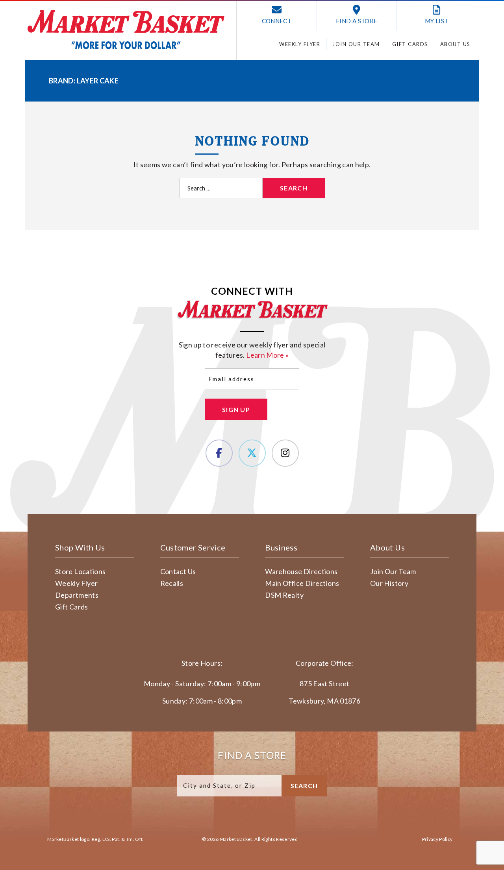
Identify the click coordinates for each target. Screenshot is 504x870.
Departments (76, 595)
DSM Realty (284, 595)
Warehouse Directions (301, 571)
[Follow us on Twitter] (252, 453)
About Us (455, 44)
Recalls (171, 583)
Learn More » (267, 355)
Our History (389, 583)
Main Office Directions (302, 583)
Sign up (236, 409)
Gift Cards (410, 44)
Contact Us (178, 571)
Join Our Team (356, 44)
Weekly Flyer (299, 44)
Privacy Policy (437, 839)
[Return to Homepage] (126, 29)
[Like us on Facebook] (219, 453)
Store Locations (80, 571)
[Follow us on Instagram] (285, 453)
